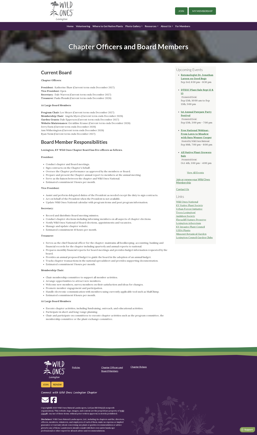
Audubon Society (185, 216)
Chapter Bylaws (139, 366)
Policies (76, 367)
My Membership (202, 11)
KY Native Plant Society (189, 205)
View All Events (195, 172)
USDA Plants (183, 230)
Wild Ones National (187, 201)
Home (70, 26)
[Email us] (45, 401)
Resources (150, 26)
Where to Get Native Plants (108, 26)
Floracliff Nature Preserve (191, 219)
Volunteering (83, 26)
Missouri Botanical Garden (191, 233)
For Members (182, 26)
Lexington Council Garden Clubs (194, 237)
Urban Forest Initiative (189, 208)
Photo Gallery (133, 26)
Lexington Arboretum (188, 223)
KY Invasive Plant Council (190, 226)
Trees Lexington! (186, 212)
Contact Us (182, 189)
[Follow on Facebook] (53, 401)
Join (181, 11)
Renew (57, 384)
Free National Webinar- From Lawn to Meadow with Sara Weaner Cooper (196, 134)
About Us (166, 26)
